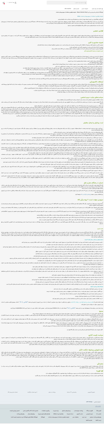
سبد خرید (84, 417)
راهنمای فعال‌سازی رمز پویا (44, 414)
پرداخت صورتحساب (78, 410)
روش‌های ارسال (31, 414)
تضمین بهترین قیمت (15, 410)
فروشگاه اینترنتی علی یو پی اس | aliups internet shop (90, 12)
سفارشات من (76, 417)
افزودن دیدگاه (89, 410)
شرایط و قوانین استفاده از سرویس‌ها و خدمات (58, 417)
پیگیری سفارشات (46, 410)
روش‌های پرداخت (20, 414)
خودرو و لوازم (76, 8)
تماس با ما (98, 414)
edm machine (68, 8)
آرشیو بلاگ (98, 410)
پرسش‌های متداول (66, 410)
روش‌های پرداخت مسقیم (95, 417)
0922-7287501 (89, 401)
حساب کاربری (80, 414)
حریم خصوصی (89, 414)
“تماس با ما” (24, 302)
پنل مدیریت (56, 410)
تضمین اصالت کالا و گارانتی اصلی (30, 410)
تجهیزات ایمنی (85, 8)
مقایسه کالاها (89, 420)
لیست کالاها (98, 420)
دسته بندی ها (70, 414)
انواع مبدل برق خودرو (96, 8)
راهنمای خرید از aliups (58, 414)
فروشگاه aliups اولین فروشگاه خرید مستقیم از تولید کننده (24, 417)
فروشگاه (43, 417)
